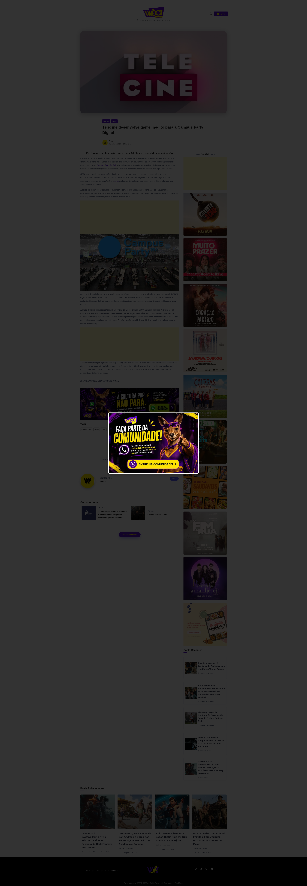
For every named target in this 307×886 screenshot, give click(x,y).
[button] (302, 3)
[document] (153, 443)
